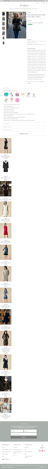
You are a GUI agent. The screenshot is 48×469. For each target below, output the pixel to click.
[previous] (7, 25)
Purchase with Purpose (6, 451)
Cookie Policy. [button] (10, 467)
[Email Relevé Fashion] (9, 459)
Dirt (25, 449)
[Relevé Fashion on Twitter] (3, 459)
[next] (25, 25)
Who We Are (34, 8)
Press (3, 456)
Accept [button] (42, 466)
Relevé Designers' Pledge (6, 449)
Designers (24, 8)
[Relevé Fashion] (24, 5)
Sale (21, 8)
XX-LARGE (35, 32)
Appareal (29, 12)
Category (11, 8)
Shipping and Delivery (7, 126)
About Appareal (6, 123)
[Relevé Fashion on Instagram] (7, 459)
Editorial (29, 8)
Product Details (6, 87)
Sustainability (17, 8)
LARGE (43, 29)
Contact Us (15, 447)
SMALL (34, 29)
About (3, 447)
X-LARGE (29, 32)
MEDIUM (38, 29)
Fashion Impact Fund (28, 451)
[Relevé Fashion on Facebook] (5, 459)
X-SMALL (29, 29)
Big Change (27, 447)
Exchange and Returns (7, 129)
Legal (14, 455)
